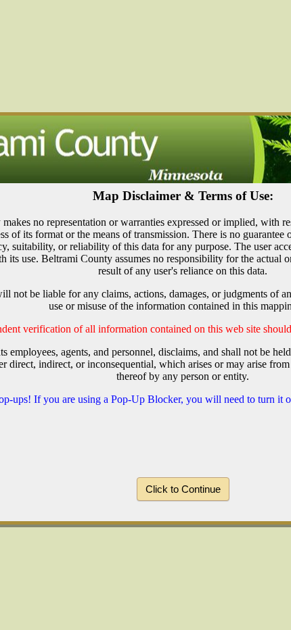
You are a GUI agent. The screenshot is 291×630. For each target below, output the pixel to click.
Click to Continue (183, 489)
